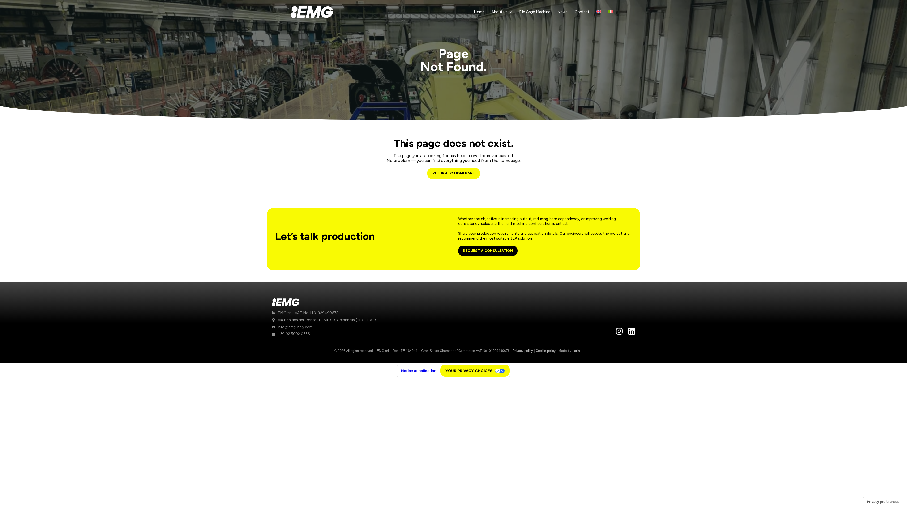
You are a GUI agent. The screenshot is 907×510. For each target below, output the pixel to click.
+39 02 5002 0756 (294, 334)
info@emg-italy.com (295, 327)
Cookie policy (546, 351)
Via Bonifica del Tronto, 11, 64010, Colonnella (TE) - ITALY (327, 320)
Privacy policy (523, 351)
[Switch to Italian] (610, 12)
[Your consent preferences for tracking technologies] (883, 501)
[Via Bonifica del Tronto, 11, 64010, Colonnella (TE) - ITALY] (273, 320)
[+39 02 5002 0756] (273, 334)
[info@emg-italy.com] (273, 327)
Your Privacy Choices (468, 370)
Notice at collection (418, 370)
